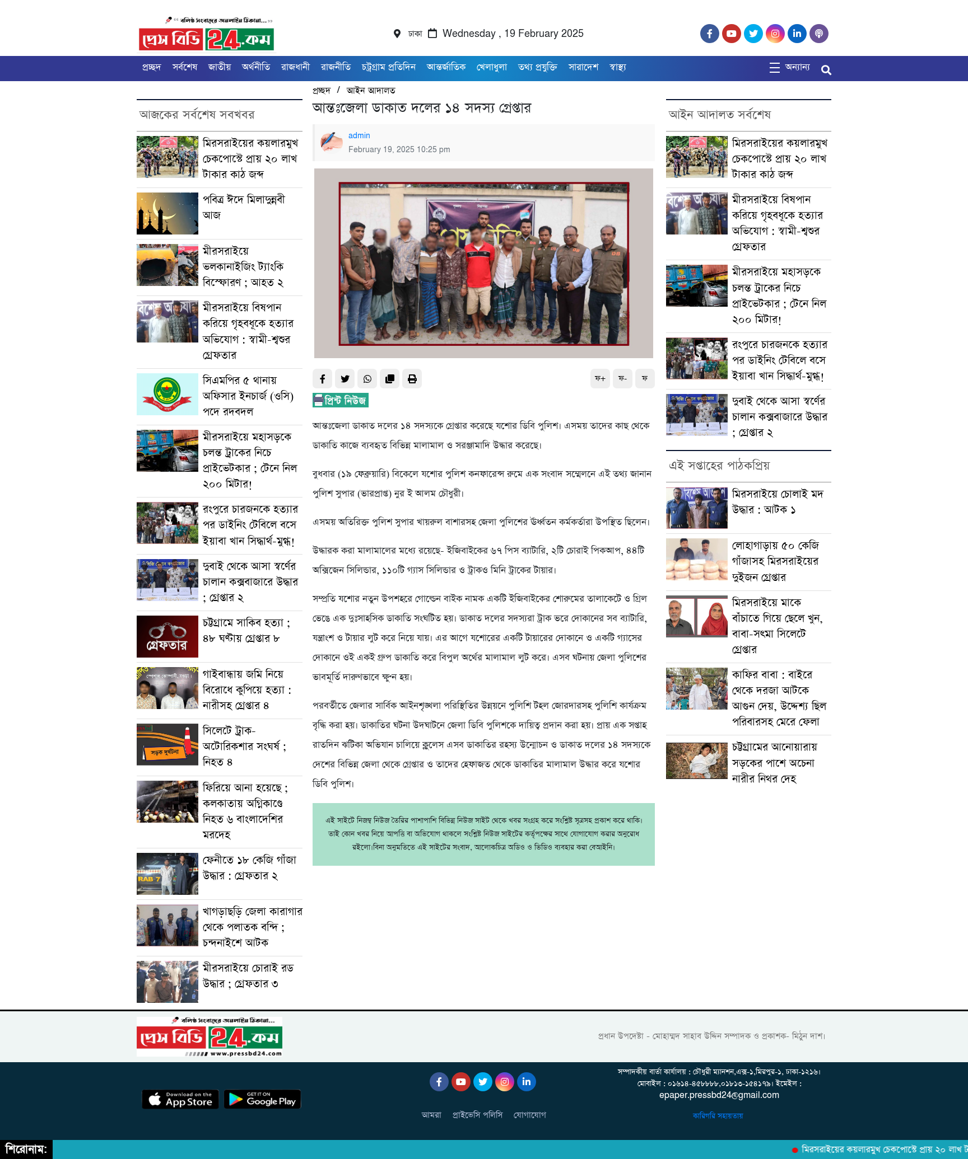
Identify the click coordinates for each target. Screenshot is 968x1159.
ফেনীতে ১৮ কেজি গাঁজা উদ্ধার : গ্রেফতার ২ (249, 868)
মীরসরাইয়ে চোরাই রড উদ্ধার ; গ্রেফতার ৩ (248, 976)
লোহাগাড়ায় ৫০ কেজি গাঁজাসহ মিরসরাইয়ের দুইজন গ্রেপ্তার (775, 561)
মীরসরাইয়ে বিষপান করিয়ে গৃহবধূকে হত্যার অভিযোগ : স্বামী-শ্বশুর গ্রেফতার (248, 332)
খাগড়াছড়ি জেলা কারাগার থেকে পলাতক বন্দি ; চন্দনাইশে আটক (252, 927)
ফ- (622, 378)
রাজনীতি (336, 67)
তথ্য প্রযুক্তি (537, 67)
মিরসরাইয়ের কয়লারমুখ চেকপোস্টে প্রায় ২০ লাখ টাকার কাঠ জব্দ (250, 159)
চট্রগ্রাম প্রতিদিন (389, 67)
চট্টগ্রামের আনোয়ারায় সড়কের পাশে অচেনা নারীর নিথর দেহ (774, 763)
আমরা (431, 1115)
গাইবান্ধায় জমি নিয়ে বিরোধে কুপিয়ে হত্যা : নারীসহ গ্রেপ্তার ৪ (247, 690)
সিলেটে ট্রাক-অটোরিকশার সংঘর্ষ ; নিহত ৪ (244, 747)
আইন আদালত (371, 91)
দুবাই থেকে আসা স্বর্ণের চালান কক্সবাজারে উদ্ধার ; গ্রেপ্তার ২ (250, 582)
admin (359, 136)
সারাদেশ (583, 67)
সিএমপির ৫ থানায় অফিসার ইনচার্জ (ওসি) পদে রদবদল (248, 396)
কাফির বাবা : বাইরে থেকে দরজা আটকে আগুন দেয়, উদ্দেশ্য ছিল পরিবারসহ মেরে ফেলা (779, 699)
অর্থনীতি (256, 67)
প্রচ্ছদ (151, 67)
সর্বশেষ (185, 67)
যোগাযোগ (530, 1115)
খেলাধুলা (492, 67)
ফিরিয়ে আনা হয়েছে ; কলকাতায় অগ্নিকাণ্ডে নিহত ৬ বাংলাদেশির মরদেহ (245, 812)
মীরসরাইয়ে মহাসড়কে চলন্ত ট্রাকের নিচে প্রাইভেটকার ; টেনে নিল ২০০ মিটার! (250, 461)
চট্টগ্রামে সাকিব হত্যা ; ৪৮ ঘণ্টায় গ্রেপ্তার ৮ (246, 631)
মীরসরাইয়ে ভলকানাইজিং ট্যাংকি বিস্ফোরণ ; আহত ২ (243, 267)
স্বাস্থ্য (617, 67)
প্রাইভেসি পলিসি (477, 1115)
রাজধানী (295, 67)
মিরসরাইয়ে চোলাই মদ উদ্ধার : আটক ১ (777, 502)
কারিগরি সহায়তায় (719, 1116)
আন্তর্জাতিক (446, 67)
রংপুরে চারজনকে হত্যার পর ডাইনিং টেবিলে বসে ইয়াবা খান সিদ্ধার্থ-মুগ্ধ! (250, 525)
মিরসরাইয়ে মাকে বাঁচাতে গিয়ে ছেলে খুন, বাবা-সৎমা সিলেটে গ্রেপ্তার (777, 626)
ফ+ (600, 378)
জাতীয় (219, 67)
